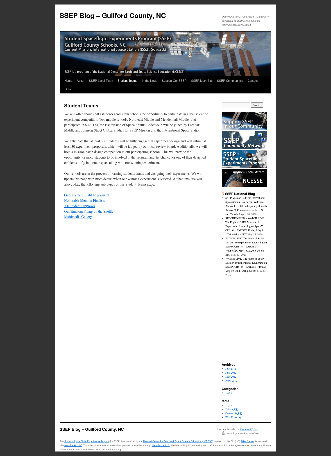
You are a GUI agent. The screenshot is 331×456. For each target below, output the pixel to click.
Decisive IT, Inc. (249, 429)
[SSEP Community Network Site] (244, 148)
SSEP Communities (230, 80)
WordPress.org (233, 417)
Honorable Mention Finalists (84, 200)
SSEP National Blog (240, 193)
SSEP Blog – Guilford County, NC (113, 15)
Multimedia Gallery (78, 216)
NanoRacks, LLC (73, 445)
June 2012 (230, 372)
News (228, 393)
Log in (228, 405)
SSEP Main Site (202, 80)
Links (68, 89)
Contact (253, 80)
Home (68, 80)
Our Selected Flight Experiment (86, 195)
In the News (149, 80)
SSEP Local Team (101, 80)
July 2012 (230, 368)
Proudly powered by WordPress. (243, 433)
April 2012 (231, 380)
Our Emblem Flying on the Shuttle (88, 211)
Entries (231, 409)
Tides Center (247, 441)
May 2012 (230, 376)
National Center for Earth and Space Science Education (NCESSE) (178, 441)
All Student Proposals (79, 205)
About (80, 80)
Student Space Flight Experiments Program (86, 441)
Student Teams (127, 80)
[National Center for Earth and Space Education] (244, 185)
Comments (234, 413)
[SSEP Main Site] (244, 166)
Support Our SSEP (174, 80)
